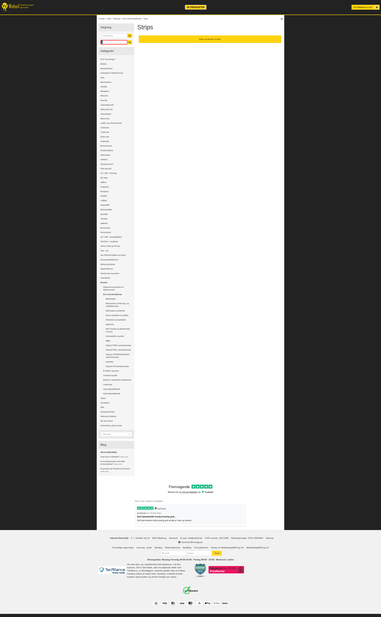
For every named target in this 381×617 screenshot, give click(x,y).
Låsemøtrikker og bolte (115, 336)
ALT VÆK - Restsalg (108, 173)
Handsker (110, 362)
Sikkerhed (110, 324)
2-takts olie (104, 132)
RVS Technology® (107, 59)
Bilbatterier (104, 91)
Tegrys (103, 398)
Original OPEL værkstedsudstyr (118, 350)
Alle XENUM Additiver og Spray (113, 255)
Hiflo (102, 407)
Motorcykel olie (106, 109)
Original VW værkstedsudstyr (117, 366)
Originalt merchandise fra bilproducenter (113, 288)
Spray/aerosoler (106, 164)
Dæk (102, 78)
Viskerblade (105, 278)
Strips (108, 341)
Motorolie (104, 96)
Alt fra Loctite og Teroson (110, 246)
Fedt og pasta (105, 169)
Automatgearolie (107, 105)
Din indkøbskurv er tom (362, 7)
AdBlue (103, 182)
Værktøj (103, 87)
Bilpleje (103, 64)
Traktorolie (104, 128)
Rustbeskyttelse (106, 150)
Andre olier (104, 137)
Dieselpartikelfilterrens (109, 260)
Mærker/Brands (106, 269)
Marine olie (105, 119)
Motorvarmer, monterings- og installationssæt (117, 304)
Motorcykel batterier (108, 416)
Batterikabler (111, 299)
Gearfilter (104, 214)
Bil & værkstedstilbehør (112, 294)
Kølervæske (105, 155)
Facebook (185, 542)
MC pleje (104, 178)
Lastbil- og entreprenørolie (111, 123)
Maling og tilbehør (107, 264)
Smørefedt (104, 141)
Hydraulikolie (105, 114)
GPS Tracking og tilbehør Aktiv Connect (118, 330)
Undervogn (107, 385)
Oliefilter (103, 196)
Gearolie (103, 100)
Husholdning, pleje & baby (111, 426)
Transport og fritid (110, 375)
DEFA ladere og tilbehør (115, 311)
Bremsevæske (106, 146)
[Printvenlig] (282, 19)
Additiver (104, 160)
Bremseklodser (106, 69)
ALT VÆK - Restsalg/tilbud (111, 237)
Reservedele (105, 232)
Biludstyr (103, 283)
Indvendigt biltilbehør (111, 394)
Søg (129, 36)
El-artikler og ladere (111, 371)
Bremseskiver (105, 82)
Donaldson (104, 403)
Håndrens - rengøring (109, 241)
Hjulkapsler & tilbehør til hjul (111, 73)
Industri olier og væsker (109, 273)
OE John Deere (106, 421)
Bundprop (104, 191)
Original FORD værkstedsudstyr (118, 345)
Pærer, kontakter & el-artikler (117, 315)
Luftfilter (103, 201)
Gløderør (104, 223)
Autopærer (104, 187)
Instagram (198, 542)
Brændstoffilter (106, 210)
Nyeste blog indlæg (108, 452)
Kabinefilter (105, 205)
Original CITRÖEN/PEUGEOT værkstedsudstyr (118, 355)
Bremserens (105, 228)
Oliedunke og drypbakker (116, 320)
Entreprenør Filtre (107, 412)
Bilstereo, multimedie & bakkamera (117, 380)
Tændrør (103, 219)
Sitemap (270, 538)
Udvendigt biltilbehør (111, 389)
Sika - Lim (104, 251)
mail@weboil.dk (195, 538)
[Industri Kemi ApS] (20, 6)
